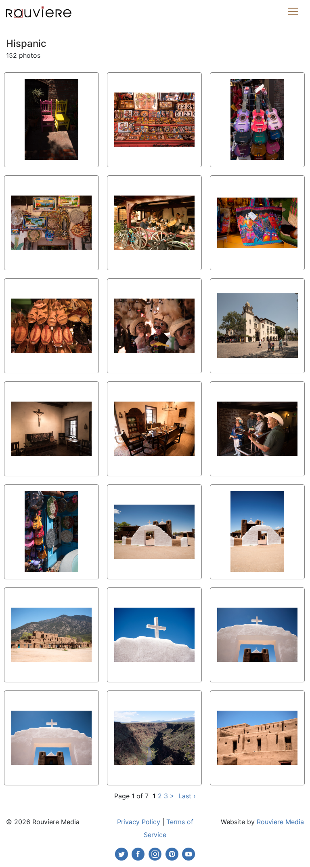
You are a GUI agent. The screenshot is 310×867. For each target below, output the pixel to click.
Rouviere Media (280, 822)
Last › (187, 796)
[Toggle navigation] (293, 11)
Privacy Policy (138, 822)
